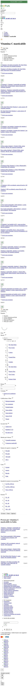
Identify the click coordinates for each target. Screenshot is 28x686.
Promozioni (6, 601)
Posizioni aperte (8, 583)
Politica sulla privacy (9, 593)
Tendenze (6, 597)
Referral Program (8, 610)
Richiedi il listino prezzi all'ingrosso (12, 587)
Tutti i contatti (7, 578)
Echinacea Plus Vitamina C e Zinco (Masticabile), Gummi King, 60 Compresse (13, 170)
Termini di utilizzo (8, 594)
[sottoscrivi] (5, 624)
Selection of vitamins (9, 596)
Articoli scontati (8, 603)
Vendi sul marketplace (9, 589)
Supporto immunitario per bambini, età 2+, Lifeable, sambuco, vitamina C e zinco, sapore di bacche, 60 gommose (13, 295)
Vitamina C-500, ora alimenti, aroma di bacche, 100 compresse (10, 544)
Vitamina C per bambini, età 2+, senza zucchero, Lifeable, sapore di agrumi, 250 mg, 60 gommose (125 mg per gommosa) (14, 231)
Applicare (13, 513)
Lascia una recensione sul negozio (12, 614)
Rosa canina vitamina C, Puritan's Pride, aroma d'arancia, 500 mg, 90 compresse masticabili (12, 150)
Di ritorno (3, 513)
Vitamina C (6, 35)
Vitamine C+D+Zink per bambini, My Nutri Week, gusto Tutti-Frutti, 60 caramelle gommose (13, 69)
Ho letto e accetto (5, 673)
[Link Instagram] (7, 630)
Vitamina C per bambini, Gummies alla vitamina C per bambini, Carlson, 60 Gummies (14, 131)
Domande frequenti (8, 612)
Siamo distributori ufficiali (10, 584)
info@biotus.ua (7, 576)
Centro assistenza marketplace (11, 590)
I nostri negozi (7, 615)
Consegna (6, 604)
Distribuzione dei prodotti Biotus (12, 586)
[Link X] (11, 630)
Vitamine (6, 33)
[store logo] (5, 6)
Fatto (2, 683)
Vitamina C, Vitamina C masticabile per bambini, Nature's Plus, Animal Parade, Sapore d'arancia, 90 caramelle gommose (13, 91)
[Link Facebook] (5, 630)
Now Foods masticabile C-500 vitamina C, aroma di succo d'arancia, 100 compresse (13, 209)
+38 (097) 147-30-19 (10, 18)
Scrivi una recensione (7, 73)
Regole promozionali (9, 591)
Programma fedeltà (8, 607)
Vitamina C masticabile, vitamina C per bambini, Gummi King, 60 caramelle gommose (12, 251)
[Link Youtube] (9, 630)
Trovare (3, 16)
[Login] (1, 20)
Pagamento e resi (8, 605)
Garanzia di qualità (8, 611)
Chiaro (8, 513)
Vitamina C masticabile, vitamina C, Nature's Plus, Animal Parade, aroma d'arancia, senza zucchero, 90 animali (13, 273)
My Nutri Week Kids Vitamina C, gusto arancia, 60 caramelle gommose (10, 556)
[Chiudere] (2, 670)
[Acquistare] (2, 80)
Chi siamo (6, 582)
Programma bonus (8, 608)
